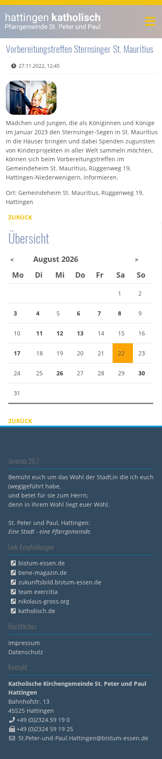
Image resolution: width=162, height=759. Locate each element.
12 (59, 333)
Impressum (24, 643)
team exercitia (38, 592)
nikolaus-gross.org (43, 601)
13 (80, 333)
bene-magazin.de (42, 573)
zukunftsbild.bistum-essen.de (59, 582)
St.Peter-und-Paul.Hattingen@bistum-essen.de (83, 738)
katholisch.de (36, 611)
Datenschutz (25, 652)
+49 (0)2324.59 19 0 (43, 720)
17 (17, 353)
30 (141, 373)
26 (59, 373)
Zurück (20, 217)
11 (39, 333)
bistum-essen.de (41, 563)
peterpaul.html (53, 22)
